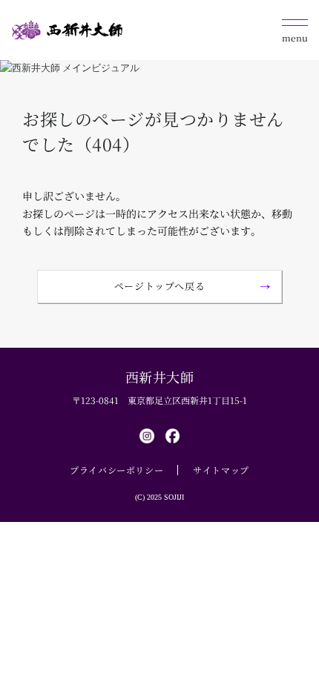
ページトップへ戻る (159, 286)
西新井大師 (159, 376)
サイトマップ (221, 469)
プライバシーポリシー (116, 469)
